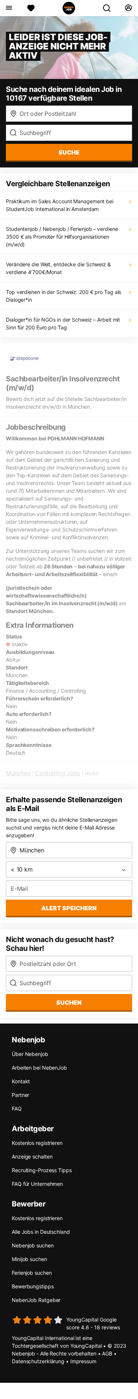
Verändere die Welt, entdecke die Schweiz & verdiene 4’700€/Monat (58, 268)
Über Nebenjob (30, 1054)
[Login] (128, 8)
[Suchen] (110, 8)
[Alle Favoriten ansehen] (31, 8)
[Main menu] (9, 8)
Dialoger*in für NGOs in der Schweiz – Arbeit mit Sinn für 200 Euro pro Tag (63, 323)
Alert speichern (69, 908)
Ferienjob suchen (32, 1273)
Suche (69, 152)
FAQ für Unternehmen (37, 1184)
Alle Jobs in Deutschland (41, 1232)
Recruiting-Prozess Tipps (42, 1170)
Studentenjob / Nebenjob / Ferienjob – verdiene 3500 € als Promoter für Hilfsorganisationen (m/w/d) (62, 236)
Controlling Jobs (57, 773)
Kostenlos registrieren (37, 1143)
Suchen (69, 1002)
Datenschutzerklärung (38, 1361)
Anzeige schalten (32, 1156)
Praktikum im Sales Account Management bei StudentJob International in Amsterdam (59, 205)
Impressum (83, 1361)
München (18, 773)
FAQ (17, 1108)
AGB (107, 1353)
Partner (20, 1095)
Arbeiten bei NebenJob (39, 1067)
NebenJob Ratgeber (36, 1300)
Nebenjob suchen (33, 1245)
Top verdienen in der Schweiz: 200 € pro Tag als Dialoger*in (63, 296)
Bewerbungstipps (33, 1286)
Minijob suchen (29, 1259)
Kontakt (21, 1081)
